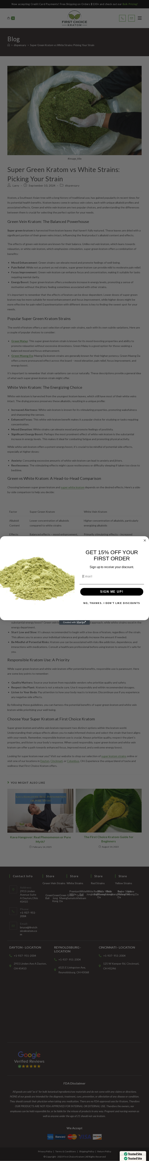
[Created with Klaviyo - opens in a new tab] (74, 622)
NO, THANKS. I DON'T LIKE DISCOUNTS (111, 603)
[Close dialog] (145, 540)
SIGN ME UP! (111, 591)
